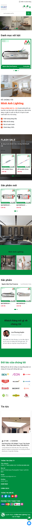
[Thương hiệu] (5, 374)
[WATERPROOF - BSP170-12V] (23, 196)
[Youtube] (12, 496)
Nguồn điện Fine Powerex (16, 66)
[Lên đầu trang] (29, 513)
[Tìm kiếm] (28, 13)
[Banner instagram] (8, 262)
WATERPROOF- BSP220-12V (5, 205)
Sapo (18, 516)
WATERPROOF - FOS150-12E (21, 303)
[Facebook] (2, 496)
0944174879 (4, 481)
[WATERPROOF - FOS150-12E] (23, 294)
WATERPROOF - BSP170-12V (21, 205)
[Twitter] (5, 496)
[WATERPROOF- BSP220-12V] (8, 196)
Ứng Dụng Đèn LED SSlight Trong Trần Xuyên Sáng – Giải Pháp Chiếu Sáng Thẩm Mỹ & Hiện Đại (16, 445)
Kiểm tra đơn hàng (26, 1)
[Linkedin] (9, 496)
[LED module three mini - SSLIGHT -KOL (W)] (23, 161)
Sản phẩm (6, 280)
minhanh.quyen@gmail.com (8, 476)
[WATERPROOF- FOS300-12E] (8, 294)
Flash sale (8, 139)
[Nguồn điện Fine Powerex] (16, 54)
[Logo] (4, 7)
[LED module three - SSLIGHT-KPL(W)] (8, 161)
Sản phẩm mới (9, 185)
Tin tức (5, 406)
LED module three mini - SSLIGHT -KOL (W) (23, 169)
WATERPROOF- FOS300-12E (5, 303)
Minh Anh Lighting (16, 252)
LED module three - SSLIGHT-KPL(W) (8, 169)
